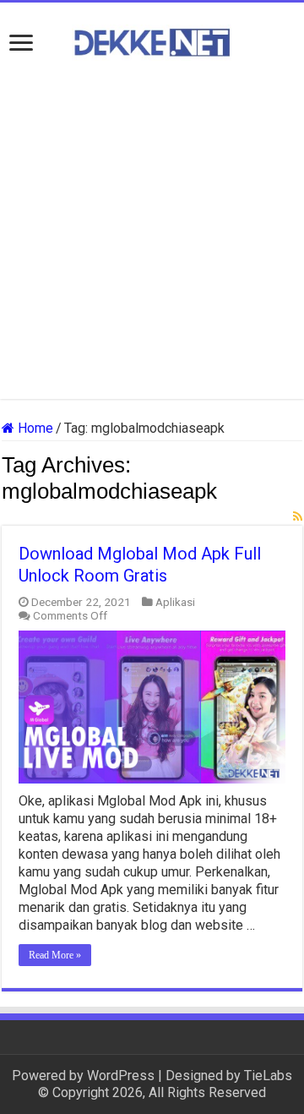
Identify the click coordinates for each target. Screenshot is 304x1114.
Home (33, 428)
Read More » (55, 955)
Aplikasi (175, 602)
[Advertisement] (152, 230)
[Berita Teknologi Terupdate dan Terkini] (152, 39)
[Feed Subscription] (297, 516)
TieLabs (268, 1076)
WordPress (121, 1076)
